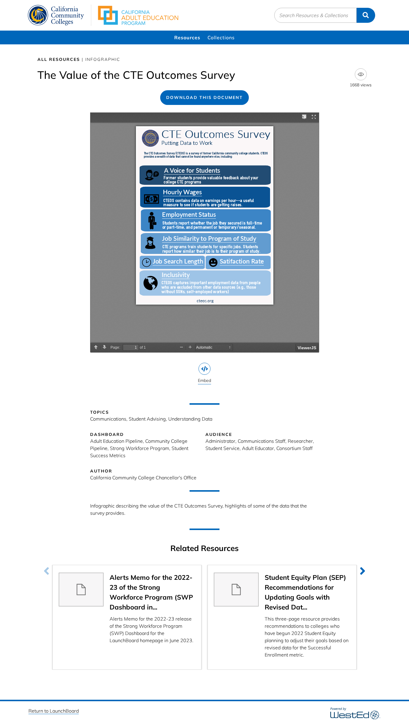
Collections (221, 37)
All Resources (58, 59)
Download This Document (204, 97)
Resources (187, 37)
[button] (363, 571)
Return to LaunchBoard (53, 711)
